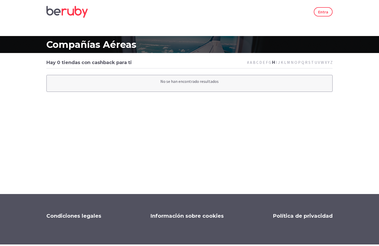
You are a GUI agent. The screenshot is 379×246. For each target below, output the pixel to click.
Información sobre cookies (187, 216)
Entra (323, 11)
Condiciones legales (73, 216)
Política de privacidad (303, 216)
